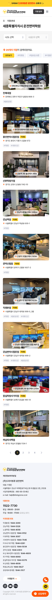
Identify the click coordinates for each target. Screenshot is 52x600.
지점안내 (11, 21)
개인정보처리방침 (9, 476)
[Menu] (47, 12)
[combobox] (14, 37)
